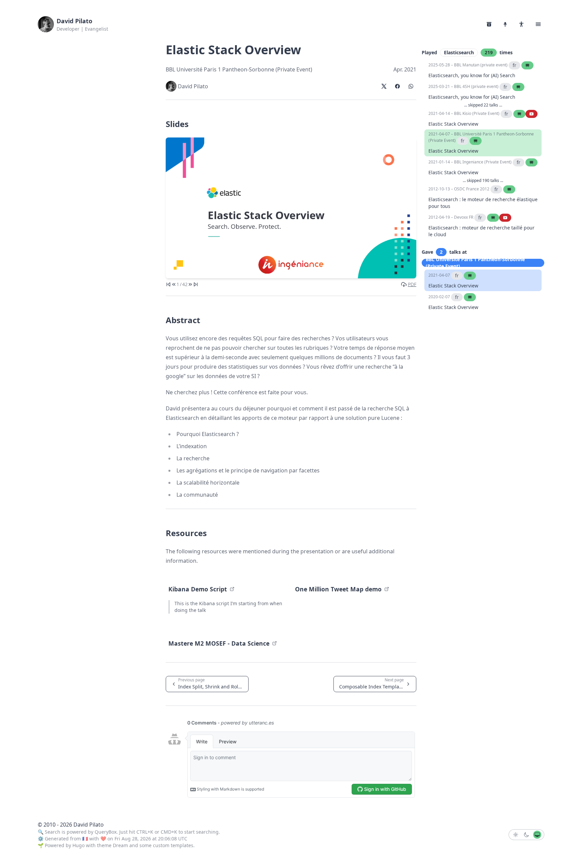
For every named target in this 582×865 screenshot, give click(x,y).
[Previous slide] (173, 284)
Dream (120, 845)
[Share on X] (384, 86)
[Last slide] (195, 284)
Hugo (78, 845)
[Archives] (489, 24)
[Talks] (505, 24)
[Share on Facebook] (397, 86)
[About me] (521, 24)
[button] (538, 24)
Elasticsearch (459, 52)
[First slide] (168, 284)
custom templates (173, 845)
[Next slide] (190, 284)
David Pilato (74, 21)
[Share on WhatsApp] (411, 86)
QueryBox (106, 832)
